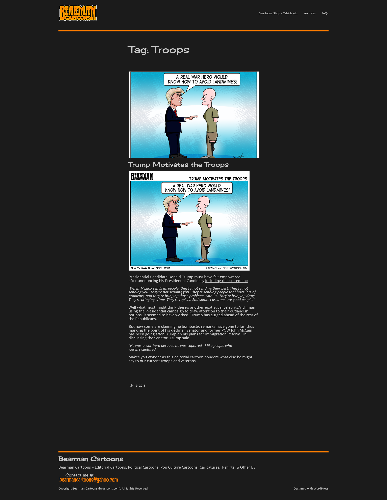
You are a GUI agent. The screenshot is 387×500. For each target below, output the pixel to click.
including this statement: (226, 280)
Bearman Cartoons (90, 459)
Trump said (179, 337)
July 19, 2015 (137, 385)
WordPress (321, 488)
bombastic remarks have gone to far (213, 326)
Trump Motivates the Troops (179, 164)
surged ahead (222, 314)
